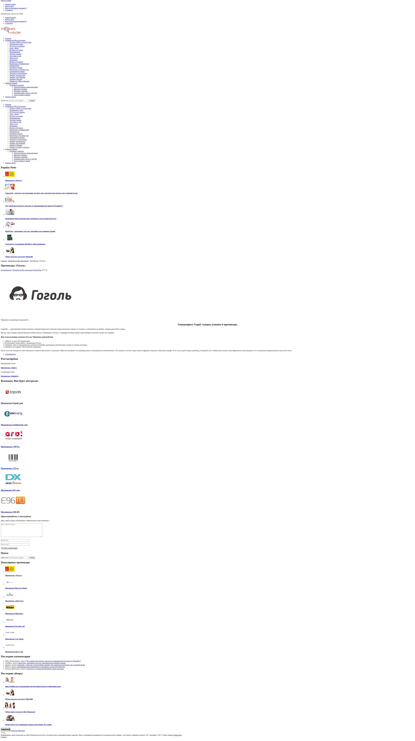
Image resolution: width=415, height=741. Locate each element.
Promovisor (177, 735)
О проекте (9, 10)
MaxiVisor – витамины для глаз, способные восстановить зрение (42, 663)
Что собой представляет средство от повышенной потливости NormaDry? (53, 661)
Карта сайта (9, 6)
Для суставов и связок (22, 95)
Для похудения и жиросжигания (26, 87)
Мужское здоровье (20, 91)
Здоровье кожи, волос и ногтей (25, 93)
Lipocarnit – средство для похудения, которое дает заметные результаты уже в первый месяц (51, 665)
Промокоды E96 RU (10, 512)
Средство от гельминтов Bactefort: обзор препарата (45, 669)
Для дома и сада (15, 56)
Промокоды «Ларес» (9, 368)
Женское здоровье (20, 89)
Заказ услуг (14, 58)
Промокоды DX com (10, 490)
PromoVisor (37, 270)
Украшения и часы (16, 44)
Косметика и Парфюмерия (19, 64)
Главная (8, 38)
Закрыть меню (10, 4)
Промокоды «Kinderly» (10, 376)
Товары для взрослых (17, 75)
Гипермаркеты (15, 52)
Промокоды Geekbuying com (14, 425)
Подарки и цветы (16, 68)
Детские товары (15, 54)
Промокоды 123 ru (9, 468)
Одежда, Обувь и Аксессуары (20, 42)
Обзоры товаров (11, 83)
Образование (14, 66)
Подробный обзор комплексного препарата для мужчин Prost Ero (41, 667)
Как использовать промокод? (16, 8)
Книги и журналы (16, 62)
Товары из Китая (16, 79)
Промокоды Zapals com (12, 403)
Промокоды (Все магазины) (15, 40)
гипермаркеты (10, 354)
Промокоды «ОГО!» (10, 447)
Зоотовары (13, 60)
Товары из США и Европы (19, 81)
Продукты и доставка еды (19, 69)
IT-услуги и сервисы (17, 46)
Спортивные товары (17, 71)
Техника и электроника (18, 73)
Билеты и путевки (16, 50)
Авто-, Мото (14, 48)
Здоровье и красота (17, 85)
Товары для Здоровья (17, 77)
